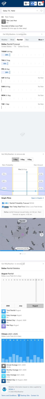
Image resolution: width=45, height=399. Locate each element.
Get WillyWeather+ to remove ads (14, 34)
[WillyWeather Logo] (5, 3)
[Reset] (37, 11)
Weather (4, 39)
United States (6, 46)
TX (15, 46)
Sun (27, 39)
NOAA (11, 389)
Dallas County (23, 46)
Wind (12, 39)
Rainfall (20, 39)
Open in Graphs (36, 198)
